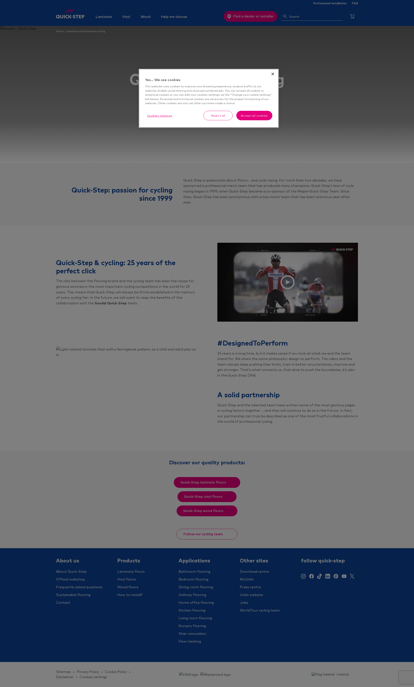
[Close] (273, 74)
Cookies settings (159, 115)
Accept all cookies (254, 115)
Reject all (218, 115)
